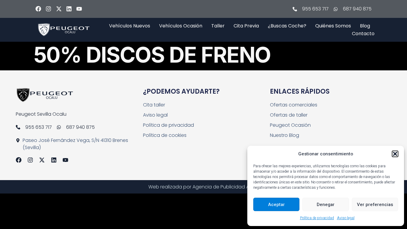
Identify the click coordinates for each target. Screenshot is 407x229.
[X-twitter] (59, 9)
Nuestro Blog (284, 135)
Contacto (363, 33)
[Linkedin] (69, 9)
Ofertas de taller (288, 115)
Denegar (326, 204)
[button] (395, 154)
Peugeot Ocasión (290, 125)
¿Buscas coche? (287, 25)
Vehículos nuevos (129, 25)
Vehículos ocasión (180, 25)
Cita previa (246, 25)
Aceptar (276, 204)
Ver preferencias (375, 204)
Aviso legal (346, 218)
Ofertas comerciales (293, 104)
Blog (365, 25)
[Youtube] (79, 9)
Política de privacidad (317, 218)
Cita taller (154, 104)
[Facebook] (38, 9)
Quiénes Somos (333, 25)
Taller (218, 25)
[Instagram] (48, 9)
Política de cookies (165, 135)
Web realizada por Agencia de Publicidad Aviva (203, 186)
